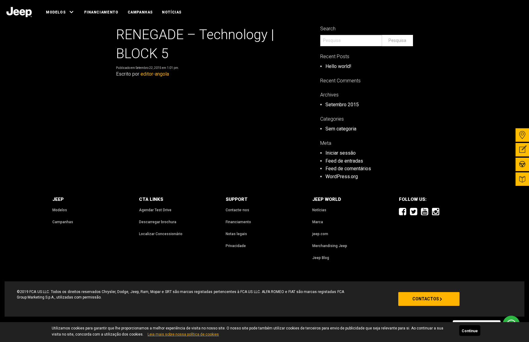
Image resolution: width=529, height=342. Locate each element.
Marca (317, 222)
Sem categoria (340, 129)
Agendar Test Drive (155, 210)
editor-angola (155, 74)
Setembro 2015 (342, 104)
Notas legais (236, 234)
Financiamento (101, 12)
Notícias (172, 12)
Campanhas (140, 12)
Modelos (56, 12)
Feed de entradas (344, 161)
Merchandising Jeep (329, 246)
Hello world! (338, 66)
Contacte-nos (237, 210)
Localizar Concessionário (160, 234)
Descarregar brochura (157, 222)
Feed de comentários (348, 168)
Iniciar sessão (340, 153)
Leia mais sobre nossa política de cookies (183, 334)
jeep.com (320, 234)
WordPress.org (341, 176)
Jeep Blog (320, 258)
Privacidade (236, 246)
